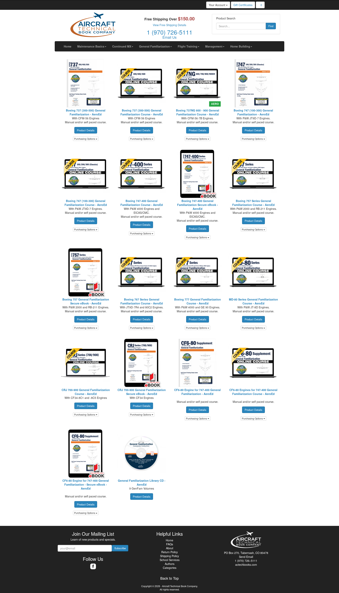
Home (169, 540)
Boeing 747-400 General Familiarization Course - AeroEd (141, 203)
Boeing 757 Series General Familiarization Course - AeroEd (253, 203)
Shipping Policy (169, 556)
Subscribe (120, 548)
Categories (169, 568)
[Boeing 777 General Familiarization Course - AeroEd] (197, 272)
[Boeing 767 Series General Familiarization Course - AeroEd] (142, 272)
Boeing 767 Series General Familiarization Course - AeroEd (141, 301)
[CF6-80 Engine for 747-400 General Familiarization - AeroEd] (197, 363)
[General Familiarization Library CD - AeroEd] (142, 454)
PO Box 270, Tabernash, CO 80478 (246, 553)
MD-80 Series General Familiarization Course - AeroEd (253, 301)
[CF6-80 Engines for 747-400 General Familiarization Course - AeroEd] (253, 363)
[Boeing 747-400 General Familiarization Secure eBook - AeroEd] (197, 174)
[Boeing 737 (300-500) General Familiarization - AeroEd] (86, 83)
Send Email (246, 557)
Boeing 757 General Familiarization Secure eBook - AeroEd (85, 301)
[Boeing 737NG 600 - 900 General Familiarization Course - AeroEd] (197, 83)
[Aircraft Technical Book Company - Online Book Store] (93, 26)
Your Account (217, 5)
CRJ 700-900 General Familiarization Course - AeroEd (86, 392)
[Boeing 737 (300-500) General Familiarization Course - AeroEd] (142, 83)
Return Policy (169, 552)
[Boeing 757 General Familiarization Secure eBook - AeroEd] (86, 272)
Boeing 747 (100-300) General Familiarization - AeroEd (253, 112)
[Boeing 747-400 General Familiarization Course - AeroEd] (142, 174)
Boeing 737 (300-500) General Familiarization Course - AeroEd (141, 112)
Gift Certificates (242, 5)
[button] (91, 46)
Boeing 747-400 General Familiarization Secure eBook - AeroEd (197, 205)
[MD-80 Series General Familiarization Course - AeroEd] (253, 272)
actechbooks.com (246, 565)
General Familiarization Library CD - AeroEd (141, 482)
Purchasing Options (85, 138)
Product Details (86, 130)
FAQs (169, 544)
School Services (170, 560)
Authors (169, 564)
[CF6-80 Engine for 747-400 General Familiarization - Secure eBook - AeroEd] (86, 454)
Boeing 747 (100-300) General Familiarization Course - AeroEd (86, 203)
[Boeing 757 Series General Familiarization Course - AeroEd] (253, 174)
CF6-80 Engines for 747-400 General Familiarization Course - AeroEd (253, 392)
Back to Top (169, 578)
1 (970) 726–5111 (246, 561)
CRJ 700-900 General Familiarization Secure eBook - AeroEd (142, 392)
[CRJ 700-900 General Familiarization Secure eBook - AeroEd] (142, 363)
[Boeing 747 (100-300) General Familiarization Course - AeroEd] (86, 174)
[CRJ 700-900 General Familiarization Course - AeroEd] (86, 363)
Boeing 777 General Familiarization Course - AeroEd (197, 301)
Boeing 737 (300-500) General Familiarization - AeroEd (85, 112)
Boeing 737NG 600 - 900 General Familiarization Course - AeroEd (197, 112)
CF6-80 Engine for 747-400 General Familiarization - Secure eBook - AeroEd (85, 484)
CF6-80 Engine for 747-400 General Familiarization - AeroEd (197, 392)
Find (270, 26)
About (169, 548)
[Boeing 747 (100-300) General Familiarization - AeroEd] (253, 83)
